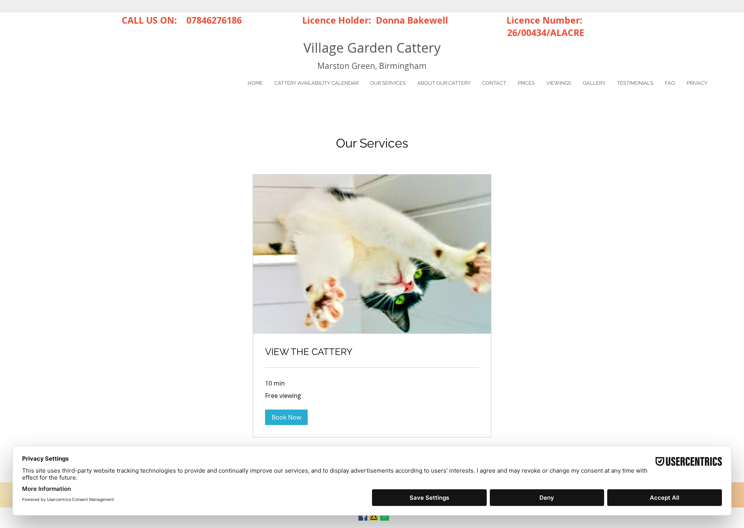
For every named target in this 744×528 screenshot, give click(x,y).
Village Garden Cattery (372, 48)
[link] (372, 352)
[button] (286, 417)
